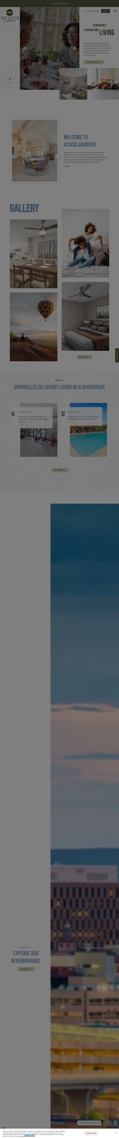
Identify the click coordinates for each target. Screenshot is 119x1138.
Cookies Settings (91, 1133)
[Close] (116, 1133)
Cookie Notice (29, 1136)
